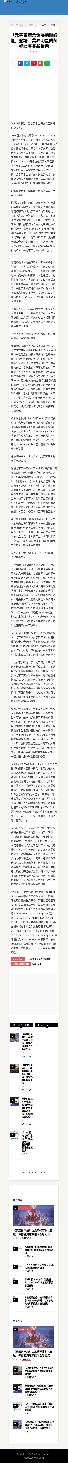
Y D (38, 51)
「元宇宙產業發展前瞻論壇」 (39, 959)
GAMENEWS (26, 1056)
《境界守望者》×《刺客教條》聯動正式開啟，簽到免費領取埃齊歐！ (27, 1074)
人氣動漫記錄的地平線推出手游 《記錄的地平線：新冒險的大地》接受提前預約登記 (39, 1300)
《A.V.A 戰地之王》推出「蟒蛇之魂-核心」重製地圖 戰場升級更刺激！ (27, 1141)
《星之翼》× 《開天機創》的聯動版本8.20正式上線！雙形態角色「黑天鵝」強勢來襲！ (39, 1424)
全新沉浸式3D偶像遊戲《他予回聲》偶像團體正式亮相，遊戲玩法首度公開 (27, 1107)
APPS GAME (24, 1208)
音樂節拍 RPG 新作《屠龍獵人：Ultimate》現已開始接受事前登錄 (39, 1282)
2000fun (30, 1256)
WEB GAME (36, 964)
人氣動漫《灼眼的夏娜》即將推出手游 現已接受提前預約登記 (39, 1249)
